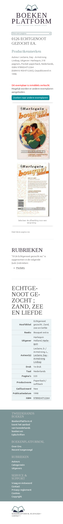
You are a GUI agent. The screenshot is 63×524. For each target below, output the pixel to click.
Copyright (17, 496)
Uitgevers (17, 468)
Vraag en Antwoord (22, 483)
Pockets (20, 268)
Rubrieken (20, 456)
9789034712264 (41, 398)
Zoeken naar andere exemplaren (30, 97)
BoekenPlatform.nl (28, 441)
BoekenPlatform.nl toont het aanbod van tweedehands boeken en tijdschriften (22, 428)
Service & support (19, 477)
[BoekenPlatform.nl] (31, 14)
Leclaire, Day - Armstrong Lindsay (40, 358)
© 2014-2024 (35, 514)
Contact (16, 486)
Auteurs (16, 461)
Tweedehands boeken (23, 415)
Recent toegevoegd (22, 449)
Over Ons (16, 446)
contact (16, 516)
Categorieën (18, 465)
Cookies (16, 493)
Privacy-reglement (21, 490)
